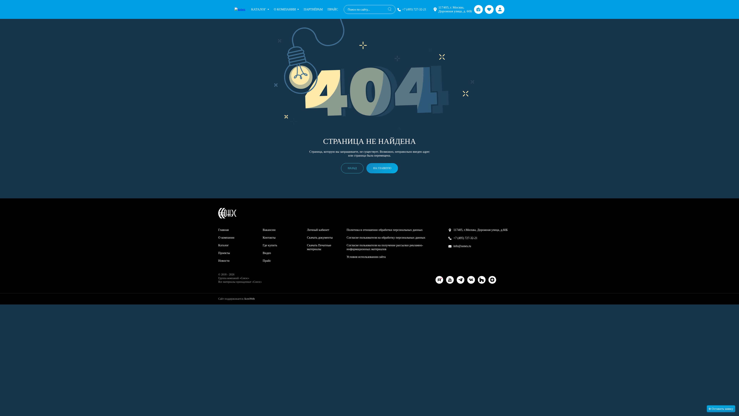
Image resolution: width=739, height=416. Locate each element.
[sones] (240, 9)
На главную (382, 168)
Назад (352, 168)
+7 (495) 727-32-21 (414, 9)
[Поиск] (389, 9)
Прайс (333, 9)
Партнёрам (313, 9)
